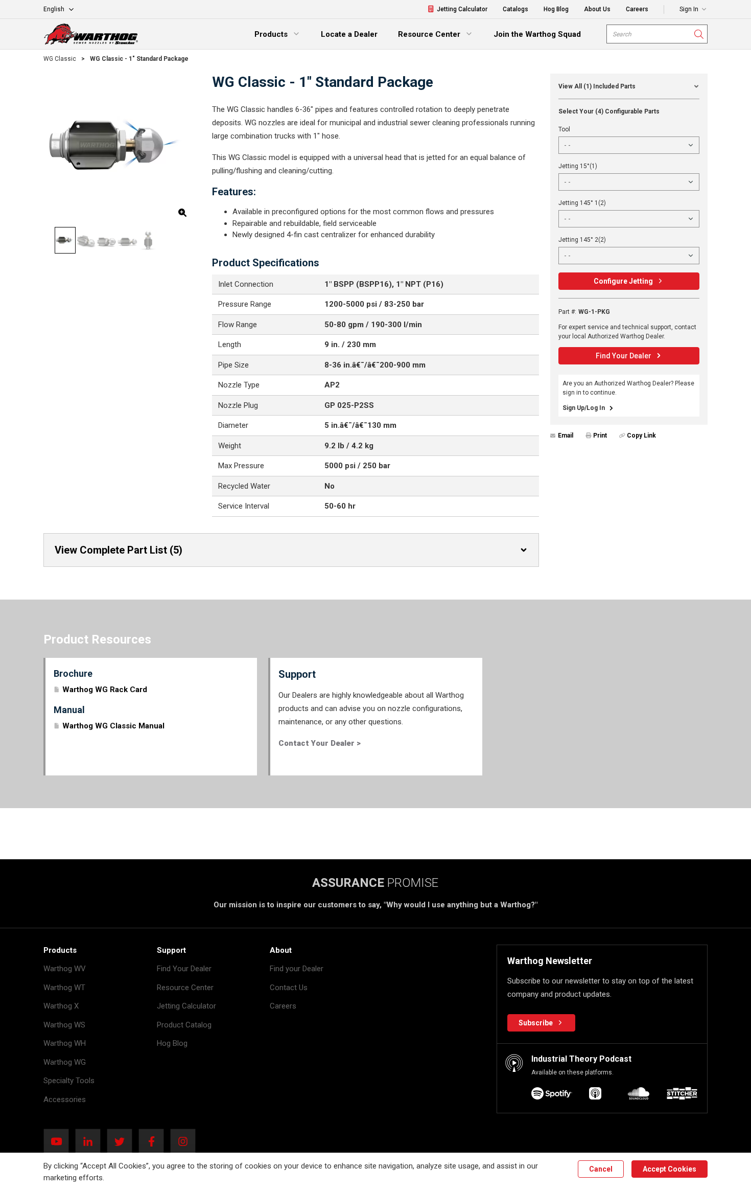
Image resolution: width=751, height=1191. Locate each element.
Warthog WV (64, 968)
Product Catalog (184, 1024)
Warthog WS (64, 1024)
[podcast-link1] (595, 1095)
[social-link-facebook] (154, 1141)
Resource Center (185, 987)
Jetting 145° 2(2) (582, 239)
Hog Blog (172, 1043)
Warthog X (61, 1006)
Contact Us (289, 987)
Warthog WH (64, 1043)
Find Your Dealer (184, 968)
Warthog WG (64, 1062)
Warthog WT (64, 987)
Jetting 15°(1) (577, 166)
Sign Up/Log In (583, 407)
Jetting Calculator (186, 1006)
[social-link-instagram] (186, 1141)
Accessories (64, 1099)
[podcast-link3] (682, 1095)
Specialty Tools (69, 1080)
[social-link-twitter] (122, 1141)
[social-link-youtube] (59, 1141)
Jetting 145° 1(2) (582, 203)
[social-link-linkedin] (91, 1141)
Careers (283, 1006)
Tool (564, 129)
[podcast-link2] (638, 1095)
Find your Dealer (296, 968)
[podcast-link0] (551, 1095)
